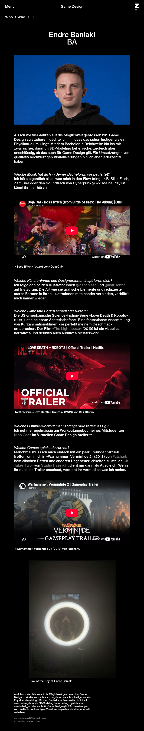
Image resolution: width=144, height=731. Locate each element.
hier (33, 187)
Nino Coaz (22, 435)
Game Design (72, 6)
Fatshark (120, 456)
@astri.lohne (115, 285)
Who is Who (15, 17)
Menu (10, 6)
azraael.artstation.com (27, 721)
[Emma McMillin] (29, 17)
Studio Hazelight (55, 465)
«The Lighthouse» (67, 328)
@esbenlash (86, 285)
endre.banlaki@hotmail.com (30, 718)
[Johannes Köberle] (33, 17)
